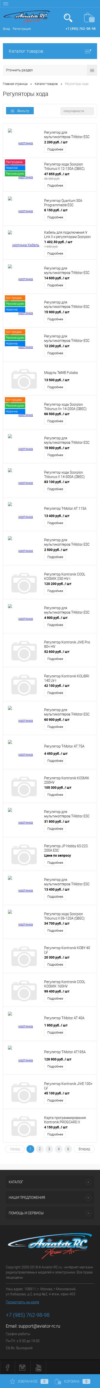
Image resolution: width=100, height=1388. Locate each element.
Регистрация (22, 29)
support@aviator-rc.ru (39, 1326)
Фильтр (23, 111)
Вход (6, 29)
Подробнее (55, 149)
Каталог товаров (26, 51)
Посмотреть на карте (22, 1302)
